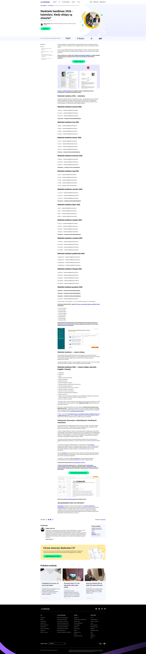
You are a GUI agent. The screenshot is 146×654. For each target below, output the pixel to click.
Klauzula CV (42, 630)
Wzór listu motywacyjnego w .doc (63, 624)
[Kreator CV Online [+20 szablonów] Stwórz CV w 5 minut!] (45, 2)
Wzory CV (42, 619)
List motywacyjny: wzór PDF (78, 462)
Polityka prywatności (94, 626)
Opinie (92, 637)
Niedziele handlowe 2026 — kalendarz (46, 49)
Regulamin (93, 628)
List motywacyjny (65, 2)
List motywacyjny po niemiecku (62, 628)
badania (64, 453)
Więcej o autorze (49, 539)
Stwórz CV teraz (79, 61)
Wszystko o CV (76, 617)
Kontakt (96, 2)
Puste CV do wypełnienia (44, 628)
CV (59, 2)
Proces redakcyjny (94, 619)
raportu (92, 444)
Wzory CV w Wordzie (44, 632)
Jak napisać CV (43, 621)
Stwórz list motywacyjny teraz (79, 473)
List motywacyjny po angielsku (62, 626)
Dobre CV (75, 634)
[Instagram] (105, 608)
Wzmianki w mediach (94, 621)
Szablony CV (42, 617)
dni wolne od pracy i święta (77, 411)
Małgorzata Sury (47, 23)
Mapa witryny (93, 635)
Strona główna (43, 5)
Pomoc (92, 632)
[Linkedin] (99, 608)
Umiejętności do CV (77, 632)
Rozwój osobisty (77, 628)
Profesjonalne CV (43, 626)
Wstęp (42, 46)
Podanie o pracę (77, 621)
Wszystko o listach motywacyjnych (80, 619)
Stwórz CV (45, 28)
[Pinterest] (102, 608)
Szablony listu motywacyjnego (62, 617)
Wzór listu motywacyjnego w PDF (62, 623)
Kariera (73, 2)
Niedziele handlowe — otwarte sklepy (47, 52)
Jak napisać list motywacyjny (62, 621)
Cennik (91, 2)
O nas (78, 2)
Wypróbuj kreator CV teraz (53, 556)
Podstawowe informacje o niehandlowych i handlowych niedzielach (47, 55)
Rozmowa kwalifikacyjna (78, 623)
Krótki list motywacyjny (61, 630)
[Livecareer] (45, 608)
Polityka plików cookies (94, 630)
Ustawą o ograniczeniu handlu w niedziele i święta (88, 304)
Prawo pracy (103, 519)
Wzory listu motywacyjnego (62, 619)
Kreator (54, 2)
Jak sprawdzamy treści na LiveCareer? (46, 59)
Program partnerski (94, 624)
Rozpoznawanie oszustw (78, 635)
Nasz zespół (60, 506)
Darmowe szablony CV (44, 624)
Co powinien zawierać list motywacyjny (64, 632)
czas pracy (76, 458)
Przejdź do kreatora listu (78, 486)
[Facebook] (96, 608)
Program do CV (43, 623)
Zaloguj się (103, 2)
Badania (75, 630)
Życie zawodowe (77, 624)
